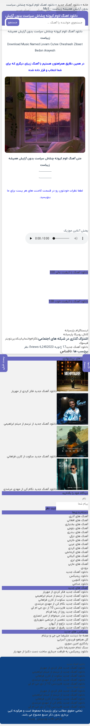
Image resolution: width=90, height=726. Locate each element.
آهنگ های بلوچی (77, 528)
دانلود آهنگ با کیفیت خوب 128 (68, 301)
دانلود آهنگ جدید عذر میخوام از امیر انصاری (60, 616)
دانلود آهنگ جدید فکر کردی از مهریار (65, 592)
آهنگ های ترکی (78, 536)
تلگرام (34, 339)
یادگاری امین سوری (76, 644)
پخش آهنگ (44, 10)
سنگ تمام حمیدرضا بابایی (72, 648)
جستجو (12, 22)
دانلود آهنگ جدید (77, 347)
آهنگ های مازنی (78, 564)
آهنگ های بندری (77, 532)
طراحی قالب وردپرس (49, 719)
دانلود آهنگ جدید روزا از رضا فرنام (67, 612)
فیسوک (83, 343)
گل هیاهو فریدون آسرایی (72, 640)
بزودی (84, 568)
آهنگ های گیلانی (77, 556)
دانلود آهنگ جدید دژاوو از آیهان (68, 624)
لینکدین (17, 339)
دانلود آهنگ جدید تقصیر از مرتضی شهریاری (61, 620)
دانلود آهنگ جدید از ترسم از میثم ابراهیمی (61, 596)
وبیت (31, 719)
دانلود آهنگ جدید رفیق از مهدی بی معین (62, 628)
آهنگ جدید (23, 10)
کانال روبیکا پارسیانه (75, 335)
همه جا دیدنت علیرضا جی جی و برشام (65, 636)
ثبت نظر (50, 508)
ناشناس (66, 351)
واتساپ (26, 339)
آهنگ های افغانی (77, 520)
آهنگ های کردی (78, 548)
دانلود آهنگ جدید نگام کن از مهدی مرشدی (61, 604)
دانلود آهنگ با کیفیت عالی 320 (69, 272)
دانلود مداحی (80, 584)
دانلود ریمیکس (78, 576)
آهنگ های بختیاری (76, 524)
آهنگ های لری (79, 560)
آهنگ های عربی (78, 544)
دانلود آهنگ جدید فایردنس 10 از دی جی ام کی (59, 608)
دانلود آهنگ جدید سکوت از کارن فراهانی (63, 600)
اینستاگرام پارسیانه (76, 331)
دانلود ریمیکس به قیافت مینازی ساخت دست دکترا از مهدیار (50, 652)
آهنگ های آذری (78, 516)
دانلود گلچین (80, 580)
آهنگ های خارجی (77, 540)
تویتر (8, 339)
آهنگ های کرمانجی (76, 552)
